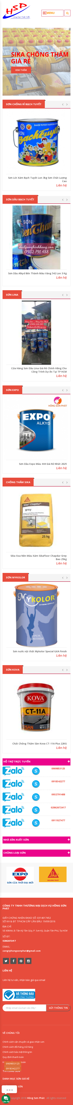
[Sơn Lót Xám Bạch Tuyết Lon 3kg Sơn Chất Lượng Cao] (36, 142)
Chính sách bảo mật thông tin (17, 1051)
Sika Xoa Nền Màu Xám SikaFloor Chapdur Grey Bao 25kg (39, 557)
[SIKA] (53, 874)
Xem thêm (21, 69)
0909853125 (13, 1063)
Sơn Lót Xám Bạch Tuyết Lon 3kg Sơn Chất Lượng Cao (37, 179)
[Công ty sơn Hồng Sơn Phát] (17, 12)
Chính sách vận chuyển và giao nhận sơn (23, 1041)
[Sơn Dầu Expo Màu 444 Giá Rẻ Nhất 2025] (36, 428)
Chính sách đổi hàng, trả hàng (18, 1046)
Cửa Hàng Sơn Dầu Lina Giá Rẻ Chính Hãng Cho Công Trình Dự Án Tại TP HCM (39, 370)
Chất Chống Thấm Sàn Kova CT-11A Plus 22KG (39, 743)
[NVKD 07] (36, 823)
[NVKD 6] (36, 771)
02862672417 (9, 940)
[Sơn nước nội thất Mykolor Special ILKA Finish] (36, 615)
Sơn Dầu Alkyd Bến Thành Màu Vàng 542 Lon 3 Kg (37, 273)
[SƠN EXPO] (20, 876)
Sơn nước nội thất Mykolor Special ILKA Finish (40, 651)
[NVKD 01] (36, 797)
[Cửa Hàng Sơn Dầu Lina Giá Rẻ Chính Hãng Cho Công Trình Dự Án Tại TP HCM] (36, 333)
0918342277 (13, 1068)
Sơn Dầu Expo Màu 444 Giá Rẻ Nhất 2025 (43, 463)
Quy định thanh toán (13, 1057)
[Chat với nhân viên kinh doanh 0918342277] (13, 770)
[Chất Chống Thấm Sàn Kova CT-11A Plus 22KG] (36, 708)
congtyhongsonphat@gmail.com (22, 950)
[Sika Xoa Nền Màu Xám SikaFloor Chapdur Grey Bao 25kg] (36, 520)
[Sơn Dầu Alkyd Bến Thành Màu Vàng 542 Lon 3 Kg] (36, 237)
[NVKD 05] (36, 810)
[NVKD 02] (36, 784)
